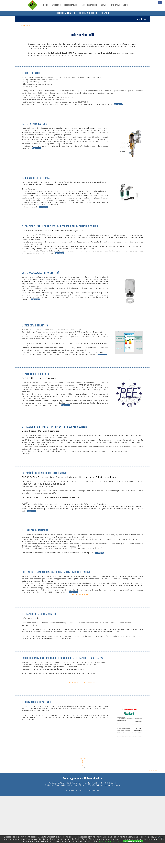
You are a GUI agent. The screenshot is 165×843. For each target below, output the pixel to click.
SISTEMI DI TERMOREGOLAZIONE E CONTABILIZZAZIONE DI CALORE (56, 572)
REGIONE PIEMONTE (82, 594)
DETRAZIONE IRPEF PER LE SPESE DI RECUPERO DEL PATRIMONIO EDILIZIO (60, 226)
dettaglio (118, 104)
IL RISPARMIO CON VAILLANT (36, 701)
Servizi (104, 5)
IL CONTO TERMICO (31, 73)
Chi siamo (56, 5)
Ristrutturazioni (89, 5)
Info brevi (115, 5)
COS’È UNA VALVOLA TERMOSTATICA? (40, 272)
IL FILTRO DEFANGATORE (34, 123)
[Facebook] (160, 2)
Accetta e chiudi (133, 841)
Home (45, 5)
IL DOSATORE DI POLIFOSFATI (37, 177)
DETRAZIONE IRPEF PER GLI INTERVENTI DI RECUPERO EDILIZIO (54, 426)
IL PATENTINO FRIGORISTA (35, 374)
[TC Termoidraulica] (32, 5)
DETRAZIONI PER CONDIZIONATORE (40, 613)
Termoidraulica (71, 5)
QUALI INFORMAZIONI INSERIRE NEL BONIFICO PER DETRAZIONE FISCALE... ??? (62, 657)
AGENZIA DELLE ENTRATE (82, 682)
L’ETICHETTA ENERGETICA (35, 325)
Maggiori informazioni (109, 841)
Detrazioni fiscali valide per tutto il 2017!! (44, 472)
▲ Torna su (152, 770)
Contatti (127, 5)
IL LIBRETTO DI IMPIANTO (35, 530)
